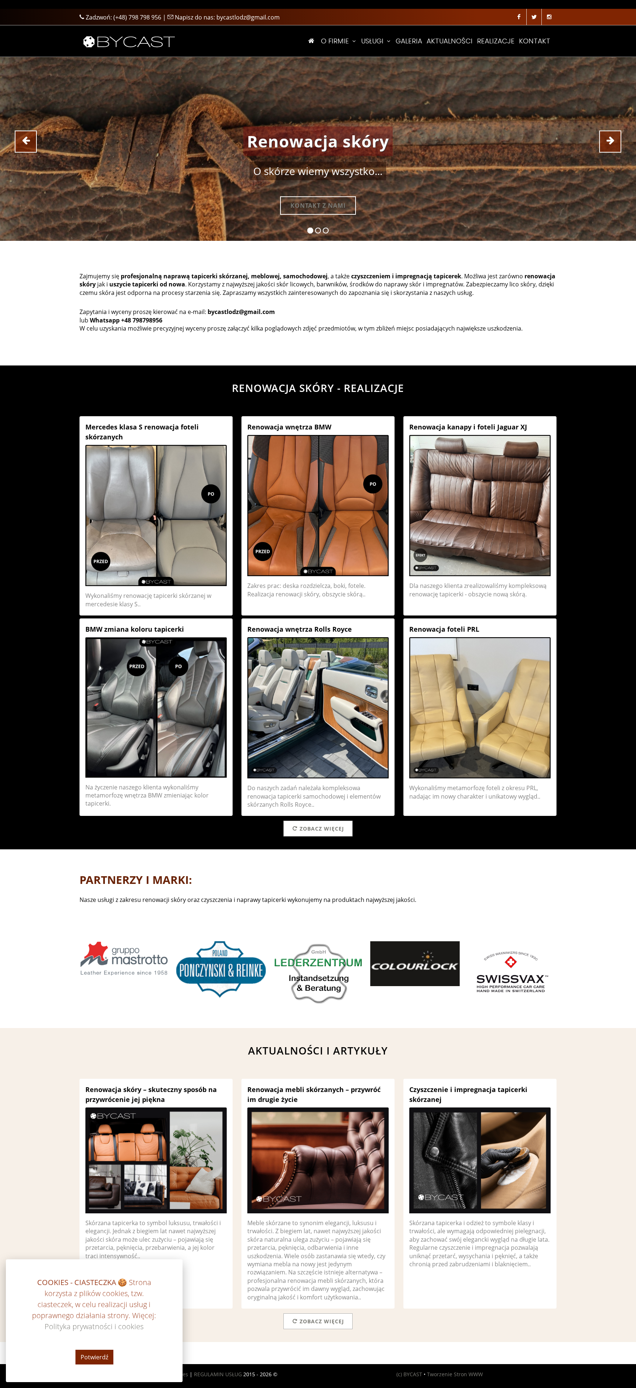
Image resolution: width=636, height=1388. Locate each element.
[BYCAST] (128, 41)
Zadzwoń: (122, 17)
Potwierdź (94, 1357)
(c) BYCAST (409, 1374)
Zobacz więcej (322, 828)
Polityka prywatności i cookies (94, 1326)
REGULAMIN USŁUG (218, 1374)
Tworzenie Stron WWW (455, 1374)
